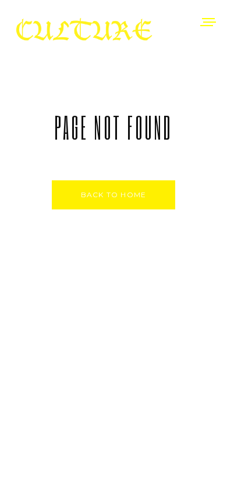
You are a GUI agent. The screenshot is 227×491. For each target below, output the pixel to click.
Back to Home (113, 194)
